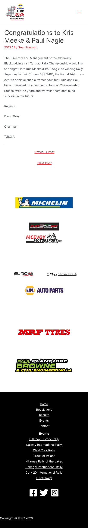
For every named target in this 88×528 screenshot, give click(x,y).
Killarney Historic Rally (44, 439)
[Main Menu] (79, 12)
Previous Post (44, 152)
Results (44, 415)
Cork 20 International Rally (44, 472)
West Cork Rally (44, 450)
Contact (44, 426)
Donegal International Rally (44, 467)
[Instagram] (54, 492)
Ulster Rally (44, 478)
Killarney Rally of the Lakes (44, 461)
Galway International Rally (44, 444)
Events (44, 420)
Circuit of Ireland (44, 456)
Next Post (44, 163)
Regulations (44, 409)
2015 (7, 47)
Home (44, 404)
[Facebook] (33, 492)
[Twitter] (44, 492)
